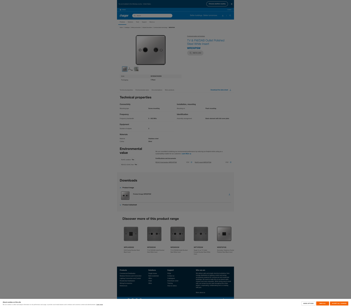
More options (308, 303)
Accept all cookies (339, 303)
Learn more (99, 304)
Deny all (322, 303)
